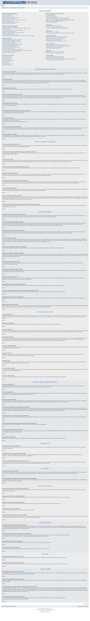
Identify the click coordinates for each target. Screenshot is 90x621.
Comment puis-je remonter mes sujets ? (9, 52)
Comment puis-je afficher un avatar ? (8, 33)
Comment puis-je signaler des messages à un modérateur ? (12, 49)
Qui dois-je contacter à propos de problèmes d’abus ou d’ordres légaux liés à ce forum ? (61, 58)
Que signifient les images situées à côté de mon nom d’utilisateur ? (13, 32)
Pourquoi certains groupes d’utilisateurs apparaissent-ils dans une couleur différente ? (60, 20)
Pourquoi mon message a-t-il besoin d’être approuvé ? (11, 51)
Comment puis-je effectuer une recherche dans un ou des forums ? (57, 36)
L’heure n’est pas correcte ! (6, 29)
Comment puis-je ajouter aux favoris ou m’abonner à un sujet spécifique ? (58, 45)
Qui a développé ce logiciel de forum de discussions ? (55, 56)
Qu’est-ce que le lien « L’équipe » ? (51, 22)
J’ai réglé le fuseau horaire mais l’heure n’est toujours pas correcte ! (13, 30)
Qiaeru (50, 610)
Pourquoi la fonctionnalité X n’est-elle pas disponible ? (55, 57)
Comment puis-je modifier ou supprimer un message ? (11, 40)
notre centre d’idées (55, 580)
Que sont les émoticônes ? (6, 58)
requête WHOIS (82, 587)
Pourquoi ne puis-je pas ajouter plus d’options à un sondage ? (12, 43)
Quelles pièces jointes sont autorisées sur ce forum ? (55, 51)
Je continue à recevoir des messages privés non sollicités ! (56, 27)
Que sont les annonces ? (6, 61)
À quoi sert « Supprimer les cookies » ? (8, 23)
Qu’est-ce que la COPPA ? (6, 15)
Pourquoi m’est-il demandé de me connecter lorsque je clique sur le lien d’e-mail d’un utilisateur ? (18, 35)
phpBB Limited (31, 572)
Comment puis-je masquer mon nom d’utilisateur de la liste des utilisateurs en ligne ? (16, 28)
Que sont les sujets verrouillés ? (7, 63)
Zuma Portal (47, 608)
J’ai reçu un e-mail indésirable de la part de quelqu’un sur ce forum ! (57, 28)
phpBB (42, 609)
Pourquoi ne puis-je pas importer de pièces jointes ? (11, 47)
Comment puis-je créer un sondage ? (8, 42)
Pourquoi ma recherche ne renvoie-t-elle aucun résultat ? (55, 37)
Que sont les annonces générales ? (8, 60)
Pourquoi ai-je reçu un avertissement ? (8, 48)
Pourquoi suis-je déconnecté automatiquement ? (10, 22)
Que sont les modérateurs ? (50, 15)
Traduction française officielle (43, 610)
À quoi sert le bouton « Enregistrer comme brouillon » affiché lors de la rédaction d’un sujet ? (17, 50)
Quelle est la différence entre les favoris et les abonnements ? (56, 44)
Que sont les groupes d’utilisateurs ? (52, 16)
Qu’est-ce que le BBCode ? (6, 56)
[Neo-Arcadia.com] (14, 2)
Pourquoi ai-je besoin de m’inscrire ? (8, 14)
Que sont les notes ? (5, 62)
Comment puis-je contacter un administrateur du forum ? (55, 59)
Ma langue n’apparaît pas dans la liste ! (8, 31)
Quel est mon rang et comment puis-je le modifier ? (10, 34)
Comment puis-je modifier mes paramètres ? (9, 27)
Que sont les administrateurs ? (51, 14)
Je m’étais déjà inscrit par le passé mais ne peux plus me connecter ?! (14, 20)
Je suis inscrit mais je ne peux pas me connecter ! (10, 17)
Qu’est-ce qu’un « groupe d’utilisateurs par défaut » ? (55, 21)
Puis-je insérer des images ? (7, 59)
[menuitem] (3, 6)
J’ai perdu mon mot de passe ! (7, 21)
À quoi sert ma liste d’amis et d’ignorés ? (52, 31)
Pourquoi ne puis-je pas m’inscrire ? (8, 16)
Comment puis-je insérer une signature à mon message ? (12, 41)
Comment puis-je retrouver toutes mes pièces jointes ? (55, 52)
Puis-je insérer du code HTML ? (7, 57)
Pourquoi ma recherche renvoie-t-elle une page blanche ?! (56, 38)
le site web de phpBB (41, 175)
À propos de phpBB (24, 574)
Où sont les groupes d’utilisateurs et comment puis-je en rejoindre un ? (58, 17)
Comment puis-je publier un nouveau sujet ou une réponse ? (12, 39)
